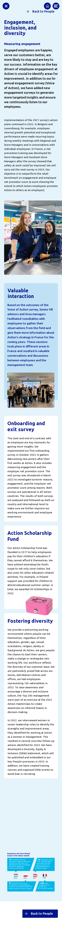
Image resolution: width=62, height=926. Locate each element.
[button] (40, 914)
